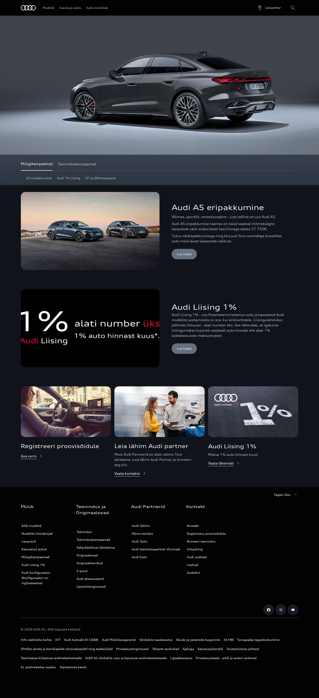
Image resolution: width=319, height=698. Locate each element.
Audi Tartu (139, 541)
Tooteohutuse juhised (242, 649)
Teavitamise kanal (72, 667)
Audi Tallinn (141, 526)
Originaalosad (87, 555)
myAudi (192, 565)
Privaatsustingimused (132, 649)
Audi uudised (197, 557)
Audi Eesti (139, 557)
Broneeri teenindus (201, 541)
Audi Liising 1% (33, 565)
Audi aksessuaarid (90, 579)
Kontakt (193, 526)
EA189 (229, 640)
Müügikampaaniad (35, 557)
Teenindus (84, 532)
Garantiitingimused (91, 586)
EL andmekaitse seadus (38, 667)
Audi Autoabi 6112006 (81, 640)
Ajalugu (188, 649)
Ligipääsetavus (181, 658)
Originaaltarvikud (90, 563)
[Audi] (28, 7)
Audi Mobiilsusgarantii (119, 640)
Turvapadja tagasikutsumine (258, 640)
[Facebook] (268, 610)
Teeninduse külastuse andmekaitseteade (51, 658)
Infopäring (195, 549)
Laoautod (28, 541)
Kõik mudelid (31, 526)
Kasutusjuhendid (210, 649)
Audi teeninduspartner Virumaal (156, 549)
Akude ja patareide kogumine (198, 640)
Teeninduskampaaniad (93, 539)
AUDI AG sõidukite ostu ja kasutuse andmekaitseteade (126, 658)
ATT (58, 640)
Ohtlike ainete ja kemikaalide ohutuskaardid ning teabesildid (67, 649)
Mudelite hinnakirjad (37, 533)
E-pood (82, 571)
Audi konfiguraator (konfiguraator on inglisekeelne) (35, 578)
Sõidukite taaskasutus (156, 640)
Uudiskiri (193, 572)
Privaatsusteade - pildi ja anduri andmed (226, 658)
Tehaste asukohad (165, 649)
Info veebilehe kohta (36, 640)
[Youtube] (293, 610)
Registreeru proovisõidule (206, 533)
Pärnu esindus (142, 533)
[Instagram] (281, 610)
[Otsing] (293, 8)
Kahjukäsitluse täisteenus (96, 547)
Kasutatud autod (34, 549)
